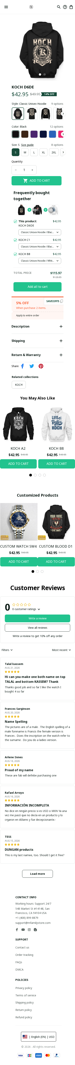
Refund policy (23, 1017)
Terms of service (25, 995)
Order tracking (24, 955)
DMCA (19, 969)
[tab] (40, 74)
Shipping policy (24, 1002)
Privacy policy (23, 988)
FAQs (18, 962)
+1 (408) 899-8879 (26, 918)
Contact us (22, 947)
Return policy (23, 1010)
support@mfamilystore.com (33, 923)
